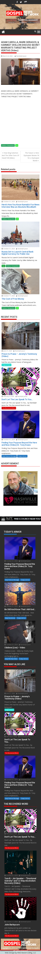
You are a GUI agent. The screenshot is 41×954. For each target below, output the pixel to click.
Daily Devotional (10, 618)
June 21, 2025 (7, 351)
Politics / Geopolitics (8, 145)
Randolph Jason (21, 56)
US (17, 145)
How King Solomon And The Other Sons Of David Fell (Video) (10, 155)
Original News (6, 365)
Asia (3, 266)
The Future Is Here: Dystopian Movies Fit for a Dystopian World (31, 157)
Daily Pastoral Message (9, 456)
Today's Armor (22, 456)
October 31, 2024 (9, 202)
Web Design (9, 952)
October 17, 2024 (9, 296)
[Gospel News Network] (3, 32)
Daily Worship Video (11, 659)
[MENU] (38, 31)
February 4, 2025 (8, 396)
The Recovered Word (8, 408)
